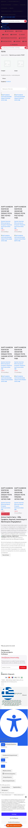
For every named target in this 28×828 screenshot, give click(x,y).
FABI (2, 228)
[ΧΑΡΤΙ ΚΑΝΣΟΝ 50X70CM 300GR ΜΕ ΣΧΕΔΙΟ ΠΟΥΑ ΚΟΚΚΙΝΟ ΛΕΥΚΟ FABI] (7, 429)
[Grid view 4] (7, 85)
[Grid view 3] (4, 85)
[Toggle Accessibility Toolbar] (2, 684)
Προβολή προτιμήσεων (14, 822)
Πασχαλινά (9, 224)
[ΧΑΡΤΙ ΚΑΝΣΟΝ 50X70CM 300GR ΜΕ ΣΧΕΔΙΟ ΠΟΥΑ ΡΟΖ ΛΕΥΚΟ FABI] (20, 148)
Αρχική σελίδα (4, 55)
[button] (26, 797)
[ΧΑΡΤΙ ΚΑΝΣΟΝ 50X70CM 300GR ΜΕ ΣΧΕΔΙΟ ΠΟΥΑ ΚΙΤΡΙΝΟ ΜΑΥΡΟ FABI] (20, 288)
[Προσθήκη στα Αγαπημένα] (6, 204)
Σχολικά (3, 221)
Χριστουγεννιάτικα (5, 226)
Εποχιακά (3, 224)
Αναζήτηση (22, 667)
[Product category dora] (20, 65)
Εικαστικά (7, 221)
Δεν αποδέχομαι (14, 818)
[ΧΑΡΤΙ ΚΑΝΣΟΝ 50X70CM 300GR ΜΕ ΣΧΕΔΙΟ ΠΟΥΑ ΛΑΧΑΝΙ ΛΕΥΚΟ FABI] (7, 288)
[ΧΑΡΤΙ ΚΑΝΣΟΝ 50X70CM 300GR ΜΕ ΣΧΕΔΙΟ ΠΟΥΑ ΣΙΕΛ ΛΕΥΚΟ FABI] (7, 148)
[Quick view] (3, 204)
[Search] (25, 21)
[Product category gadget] (7, 65)
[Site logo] (9, 18)
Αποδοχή (14, 814)
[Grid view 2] (2, 85)
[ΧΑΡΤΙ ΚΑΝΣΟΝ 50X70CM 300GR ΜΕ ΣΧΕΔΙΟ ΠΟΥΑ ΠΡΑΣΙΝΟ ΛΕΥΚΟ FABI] (20, 429)
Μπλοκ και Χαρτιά (5, 223)
